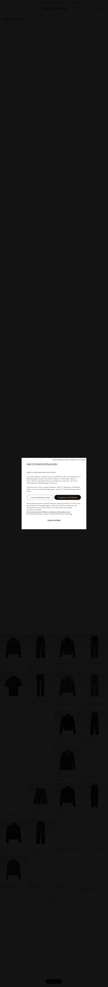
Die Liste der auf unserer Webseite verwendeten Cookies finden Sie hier (49, 512)
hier (71, 514)
